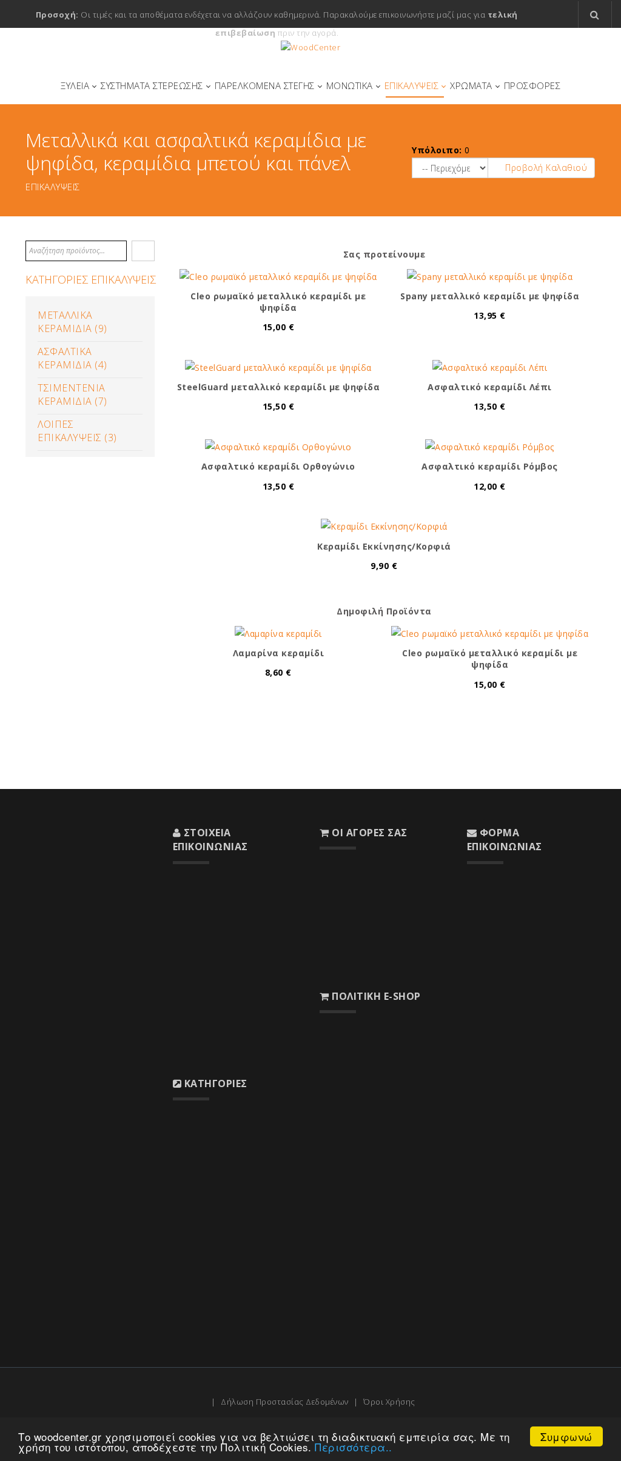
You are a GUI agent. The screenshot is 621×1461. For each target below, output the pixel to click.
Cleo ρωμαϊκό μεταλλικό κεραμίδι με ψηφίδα (278, 301)
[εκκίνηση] (143, 251)
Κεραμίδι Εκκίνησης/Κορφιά (384, 546)
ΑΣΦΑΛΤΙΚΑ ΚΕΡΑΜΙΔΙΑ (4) (72, 358)
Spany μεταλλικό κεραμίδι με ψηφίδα (489, 296)
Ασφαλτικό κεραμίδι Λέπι (490, 387)
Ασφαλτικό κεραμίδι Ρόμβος (489, 466)
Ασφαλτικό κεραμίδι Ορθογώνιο (278, 466)
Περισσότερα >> (56, 1092)
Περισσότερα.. (353, 1446)
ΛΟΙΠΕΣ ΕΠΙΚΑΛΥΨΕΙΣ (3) (77, 431)
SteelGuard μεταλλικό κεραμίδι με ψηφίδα (278, 387)
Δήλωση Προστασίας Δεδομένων (285, 1401)
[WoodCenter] (310, 47)
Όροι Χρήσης (389, 1401)
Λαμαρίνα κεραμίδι (278, 653)
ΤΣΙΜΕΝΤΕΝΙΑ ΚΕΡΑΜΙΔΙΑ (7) (72, 394)
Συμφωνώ (566, 1436)
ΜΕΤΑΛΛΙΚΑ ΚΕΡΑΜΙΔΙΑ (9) (72, 321)
